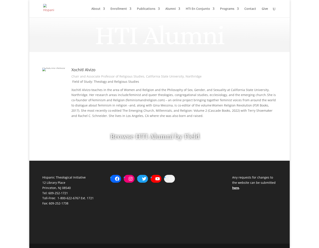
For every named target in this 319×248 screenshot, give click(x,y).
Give (265, 9)
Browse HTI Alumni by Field (155, 136)
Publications (146, 9)
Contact (250, 9)
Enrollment (118, 9)
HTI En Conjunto (198, 9)
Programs (227, 9)
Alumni (170, 9)
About (95, 9)
